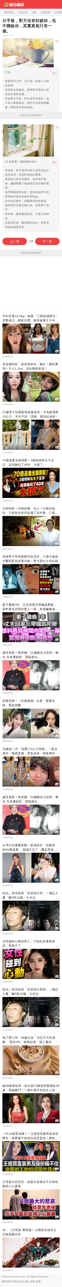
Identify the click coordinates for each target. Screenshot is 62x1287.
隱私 (32, 1281)
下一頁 (47, 241)
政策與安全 (18, 1281)
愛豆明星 (9, 12)
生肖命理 (23, 12)
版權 (38, 1281)
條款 (27, 1281)
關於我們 (6, 1281)
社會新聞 (45, 12)
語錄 (34, 12)
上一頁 (14, 241)
